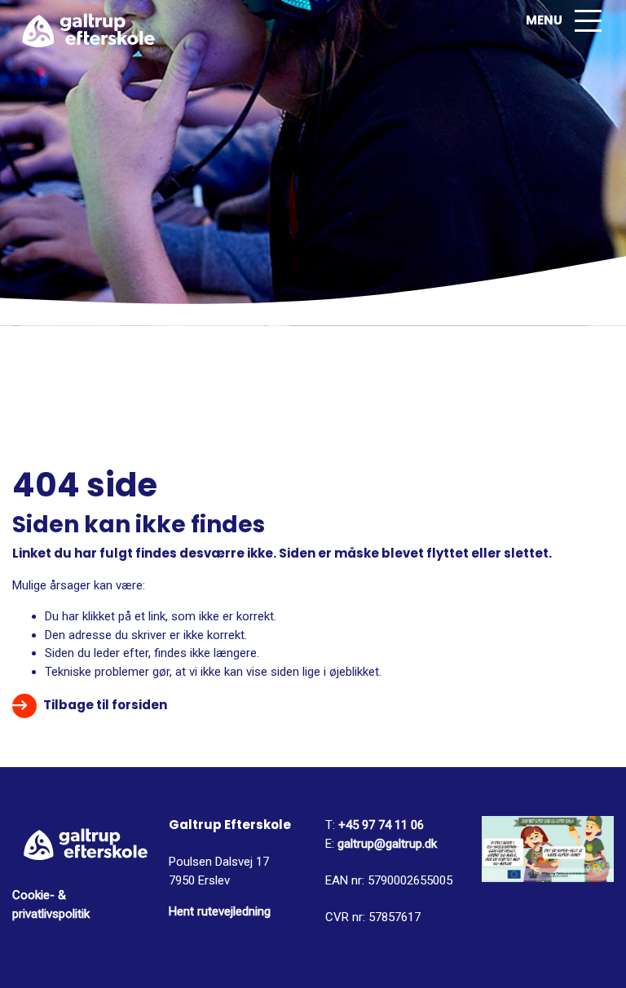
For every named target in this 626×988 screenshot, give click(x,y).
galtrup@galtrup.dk (387, 843)
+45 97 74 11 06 (379, 825)
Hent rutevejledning (220, 911)
